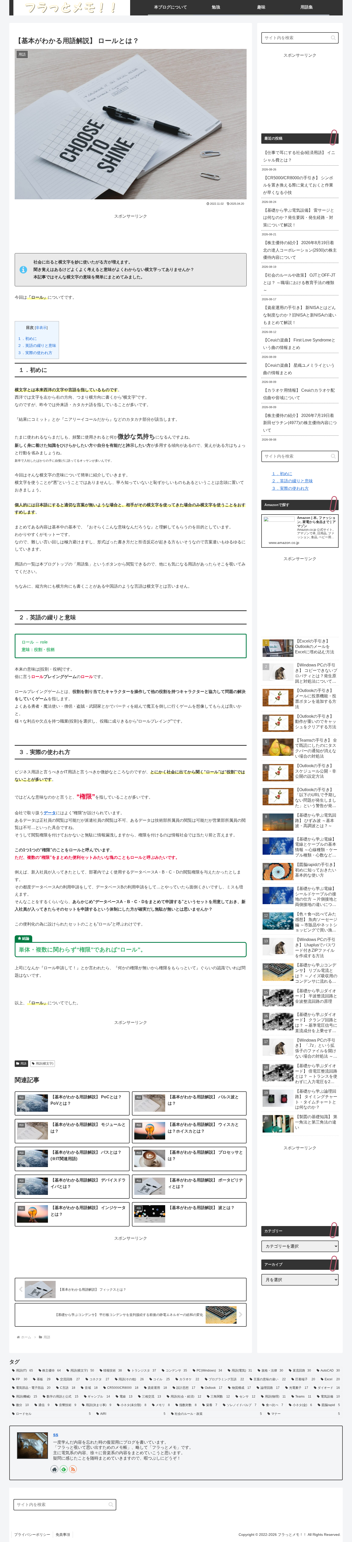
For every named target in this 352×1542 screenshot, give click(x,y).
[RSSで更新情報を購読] (73, 1469)
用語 (23, 1063)
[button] (333, 38)
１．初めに (27, 338)
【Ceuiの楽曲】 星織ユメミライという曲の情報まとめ (299, 369)
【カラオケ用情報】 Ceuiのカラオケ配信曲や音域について (299, 394)
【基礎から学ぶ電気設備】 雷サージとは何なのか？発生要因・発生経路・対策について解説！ (298, 217)
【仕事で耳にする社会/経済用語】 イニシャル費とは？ (299, 156)
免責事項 (63, 1534)
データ (50, 813)
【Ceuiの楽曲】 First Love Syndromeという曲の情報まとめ (299, 344)
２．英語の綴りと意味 (37, 345)
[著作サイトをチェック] (54, 1469)
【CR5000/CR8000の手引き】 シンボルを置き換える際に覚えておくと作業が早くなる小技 (298, 185)
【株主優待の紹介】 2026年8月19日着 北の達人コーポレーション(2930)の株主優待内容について (300, 250)
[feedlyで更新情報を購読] (64, 1469)
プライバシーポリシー (32, 1534)
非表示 (41, 328)
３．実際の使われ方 (35, 352)
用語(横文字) (44, 1063)
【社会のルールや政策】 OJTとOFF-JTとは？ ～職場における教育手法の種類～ (299, 282)
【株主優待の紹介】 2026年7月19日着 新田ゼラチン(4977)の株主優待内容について (300, 423)
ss (55, 1434)
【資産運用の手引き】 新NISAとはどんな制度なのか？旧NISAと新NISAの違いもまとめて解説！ (299, 315)
